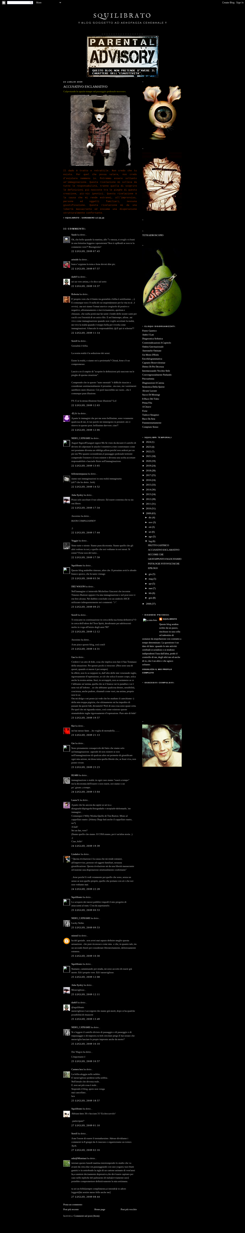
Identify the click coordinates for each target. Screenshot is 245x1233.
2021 (149, 456)
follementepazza (79, 474)
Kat (73, 726)
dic (150, 517)
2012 (149, 499)
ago (151, 536)
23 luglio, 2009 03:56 (85, 578)
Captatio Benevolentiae (153, 363)
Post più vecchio (129, 1209)
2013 (149, 494)
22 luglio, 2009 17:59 (85, 557)
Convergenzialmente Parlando (157, 375)
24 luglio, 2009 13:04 (85, 792)
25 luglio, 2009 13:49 (85, 1019)
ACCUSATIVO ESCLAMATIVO (163, 550)
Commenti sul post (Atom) (86, 1216)
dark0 (74, 277)
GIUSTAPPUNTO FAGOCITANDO (164, 559)
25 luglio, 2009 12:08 (85, 977)
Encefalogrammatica (152, 359)
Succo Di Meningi (151, 395)
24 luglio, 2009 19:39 (85, 846)
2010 (149, 508)
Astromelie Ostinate (151, 350)
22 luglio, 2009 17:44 (85, 532)
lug (150, 541)
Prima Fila (147, 403)
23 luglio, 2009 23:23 (85, 767)
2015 (149, 485)
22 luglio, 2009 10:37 (85, 286)
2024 (149, 442)
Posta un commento (72, 1204)
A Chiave (146, 407)
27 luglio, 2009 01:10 (85, 1125)
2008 (149, 604)
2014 (149, 489)
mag (151, 579)
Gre (73, 743)
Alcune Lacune (149, 391)
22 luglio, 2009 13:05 (85, 466)
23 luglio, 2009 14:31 (85, 649)
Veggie (74, 540)
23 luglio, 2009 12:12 (85, 631)
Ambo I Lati (148, 334)
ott (150, 527)
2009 (149, 513)
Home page (99, 1209)
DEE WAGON (78, 586)
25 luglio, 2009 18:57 (85, 1100)
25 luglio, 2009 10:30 (85, 956)
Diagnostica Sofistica (152, 338)
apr (150, 583)
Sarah (74, 235)
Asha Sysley (77, 495)
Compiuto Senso (150, 427)
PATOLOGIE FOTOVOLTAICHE (164, 563)
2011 (149, 504)
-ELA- (74, 413)
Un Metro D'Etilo (150, 355)
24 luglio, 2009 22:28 (85, 889)
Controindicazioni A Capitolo (156, 343)
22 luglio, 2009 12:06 (85, 430)
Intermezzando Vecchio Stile (156, 371)
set (150, 532)
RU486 (74, 775)
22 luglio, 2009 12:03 (85, 405)
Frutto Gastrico (149, 331)
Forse (144, 411)
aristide (75, 259)
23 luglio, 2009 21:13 (85, 735)
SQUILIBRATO (122, 16)
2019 (149, 466)
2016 (149, 480)
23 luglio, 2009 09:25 (85, 607)
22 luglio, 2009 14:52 (85, 487)
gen (151, 598)
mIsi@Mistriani (79, 1158)
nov (151, 522)
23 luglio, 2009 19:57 (85, 718)
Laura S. (75, 800)
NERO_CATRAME (80, 438)
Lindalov (75, 854)
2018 (149, 470)
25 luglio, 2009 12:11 (85, 994)
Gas (73, 657)
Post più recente (71, 1209)
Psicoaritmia (148, 379)
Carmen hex (77, 1069)
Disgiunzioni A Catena (153, 383)
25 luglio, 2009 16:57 (85, 1061)
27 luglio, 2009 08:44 (85, 1197)
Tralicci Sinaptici (150, 415)
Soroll (74, 341)
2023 (149, 447)
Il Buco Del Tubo (150, 399)
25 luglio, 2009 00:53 (85, 910)
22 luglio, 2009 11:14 (85, 333)
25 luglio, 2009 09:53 (85, 927)
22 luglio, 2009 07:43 (85, 251)
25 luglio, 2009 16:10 (85, 1044)
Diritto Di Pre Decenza (153, 366)
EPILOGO (153, 568)
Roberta (75, 294)
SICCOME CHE (156, 554)
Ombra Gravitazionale (153, 347)
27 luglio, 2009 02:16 (85, 1150)
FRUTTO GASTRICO (158, 545)
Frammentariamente (151, 423)
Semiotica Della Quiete (153, 387)
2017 (149, 475)
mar (151, 588)
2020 (149, 461)
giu (150, 574)
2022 (149, 451)
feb (150, 593)
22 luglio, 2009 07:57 (85, 268)
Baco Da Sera (148, 419)
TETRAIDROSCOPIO (152, 235)
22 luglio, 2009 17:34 (85, 508)
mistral (74, 935)
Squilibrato (76, 565)
